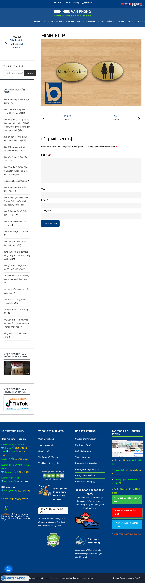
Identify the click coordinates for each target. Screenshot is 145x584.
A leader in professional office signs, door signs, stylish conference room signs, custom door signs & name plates (48, 578)
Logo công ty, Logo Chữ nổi (15, 181)
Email (44, 200)
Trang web (46, 210)
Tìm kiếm (30, 73)
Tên (43, 189)
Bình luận (46, 155)
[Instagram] (144, 6)
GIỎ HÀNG (91, 21)
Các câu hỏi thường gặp (85, 481)
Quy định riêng (44, 451)
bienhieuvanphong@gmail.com (81, 3)
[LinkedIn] (141, 6)
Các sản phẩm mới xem (85, 439)
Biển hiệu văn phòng (72, 12)
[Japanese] (133, 4)
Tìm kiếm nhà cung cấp (48, 463)
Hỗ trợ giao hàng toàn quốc (87, 469)
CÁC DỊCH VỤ (73, 21)
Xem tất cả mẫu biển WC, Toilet (124, 512)
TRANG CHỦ (40, 21)
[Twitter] (135, 6)
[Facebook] (133, 6)
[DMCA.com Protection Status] (53, 547)
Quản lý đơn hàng (46, 439)
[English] (126, 4)
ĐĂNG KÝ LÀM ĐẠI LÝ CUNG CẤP (51, 510)
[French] (130, 4)
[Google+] (138, 6)
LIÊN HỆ (139, 21)
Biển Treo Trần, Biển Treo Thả (17, 231)
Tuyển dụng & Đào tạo (48, 457)
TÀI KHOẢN (106, 21)
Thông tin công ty (46, 445)
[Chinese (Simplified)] (122, 4)
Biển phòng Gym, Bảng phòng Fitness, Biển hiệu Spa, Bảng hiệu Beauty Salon (17, 201)
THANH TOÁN (123, 21)
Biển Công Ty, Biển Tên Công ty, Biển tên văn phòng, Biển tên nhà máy (16, 170)
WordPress (139, 578)
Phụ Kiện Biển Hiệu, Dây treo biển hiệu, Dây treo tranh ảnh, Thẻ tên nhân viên (16, 323)
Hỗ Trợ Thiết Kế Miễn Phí (85, 475)
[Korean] (137, 4)
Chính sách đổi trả (83, 445)
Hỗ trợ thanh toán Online (86, 463)
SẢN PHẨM (56, 21)
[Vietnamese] (141, 4)
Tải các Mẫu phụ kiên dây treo (126, 500)
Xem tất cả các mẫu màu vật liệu (125, 525)
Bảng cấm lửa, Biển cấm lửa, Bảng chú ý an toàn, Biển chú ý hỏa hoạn (17, 255)
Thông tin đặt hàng (83, 457)
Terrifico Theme (119, 578)
